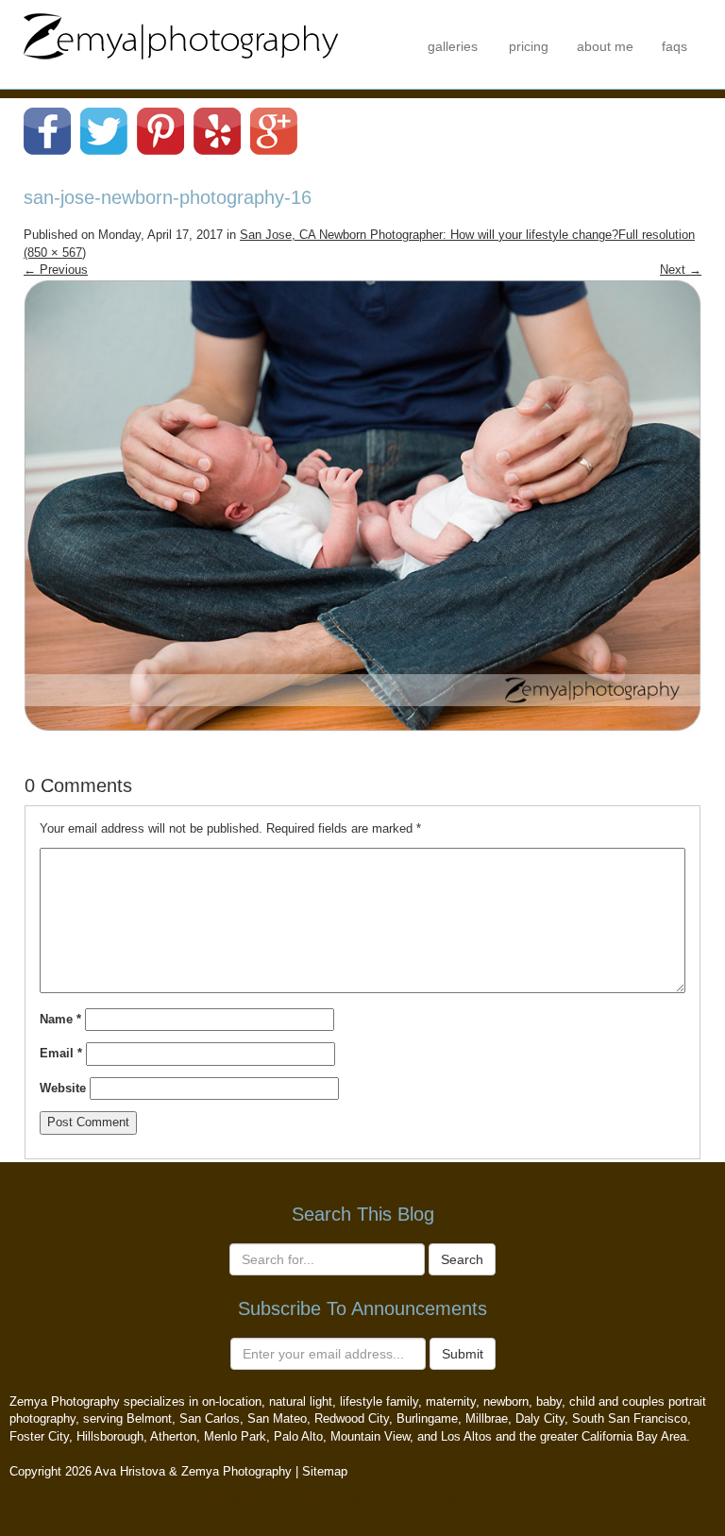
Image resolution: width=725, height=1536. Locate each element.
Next (680, 269)
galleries (453, 46)
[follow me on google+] (273, 130)
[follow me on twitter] (103, 130)
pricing (528, 46)
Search (462, 1259)
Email (61, 1053)
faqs (674, 46)
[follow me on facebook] (47, 130)
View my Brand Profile (224, 1498)
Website (63, 1088)
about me (605, 46)
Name (60, 1019)
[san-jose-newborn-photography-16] (362, 505)
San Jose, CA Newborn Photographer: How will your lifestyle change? (429, 235)
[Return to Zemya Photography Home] (181, 34)
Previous (56, 269)
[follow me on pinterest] (160, 130)
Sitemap (324, 1471)
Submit (462, 1353)
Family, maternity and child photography (454, 1498)
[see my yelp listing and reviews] (217, 130)
